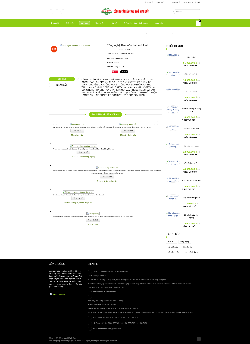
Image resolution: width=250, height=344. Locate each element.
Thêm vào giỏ (190, 66)
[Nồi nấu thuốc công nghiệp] (173, 214)
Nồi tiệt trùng (93, 224)
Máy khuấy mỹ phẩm (191, 198)
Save (116, 72)
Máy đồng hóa (77, 135)
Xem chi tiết (77, 130)
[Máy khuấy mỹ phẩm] (173, 197)
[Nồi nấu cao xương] (173, 145)
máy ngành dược (191, 252)
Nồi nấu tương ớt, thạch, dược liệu (78, 203)
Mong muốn (161, 2)
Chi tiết (62, 79)
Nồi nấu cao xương (191, 146)
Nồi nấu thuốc (191, 91)
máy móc (171, 242)
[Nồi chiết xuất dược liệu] (173, 180)
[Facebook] (51, 11)
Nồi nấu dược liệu (191, 129)
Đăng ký (197, 2)
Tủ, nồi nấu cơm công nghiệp (83, 157)
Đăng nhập (187, 2)
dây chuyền (187, 247)
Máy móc (142, 33)
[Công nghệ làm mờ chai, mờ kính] (75, 45)
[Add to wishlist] (76, 140)
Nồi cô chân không (191, 163)
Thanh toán (174, 2)
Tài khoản (147, 2)
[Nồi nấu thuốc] (173, 89)
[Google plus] (57, 11)
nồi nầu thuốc (173, 252)
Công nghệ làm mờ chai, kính (159, 33)
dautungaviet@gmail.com (147, 312)
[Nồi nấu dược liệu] (173, 128)
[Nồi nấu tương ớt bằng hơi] (173, 109)
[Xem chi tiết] (78, 140)
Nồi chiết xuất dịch (191, 74)
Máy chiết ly (191, 57)
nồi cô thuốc (173, 247)
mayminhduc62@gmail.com (104, 291)
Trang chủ (132, 33)
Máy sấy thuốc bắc (128, 135)
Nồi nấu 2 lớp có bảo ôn (107, 181)
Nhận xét (61, 85)
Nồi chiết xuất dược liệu (191, 180)
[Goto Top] (199, 339)
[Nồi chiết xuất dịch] (173, 73)
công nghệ (184, 242)
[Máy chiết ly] (173, 55)
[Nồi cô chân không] (173, 162)
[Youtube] (63, 11)
